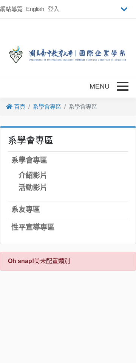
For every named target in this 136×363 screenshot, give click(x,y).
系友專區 (25, 209)
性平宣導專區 (32, 227)
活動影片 (33, 188)
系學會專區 (47, 106)
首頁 (18, 106)
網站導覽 (11, 9)
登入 (53, 9)
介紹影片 (33, 175)
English (35, 9)
